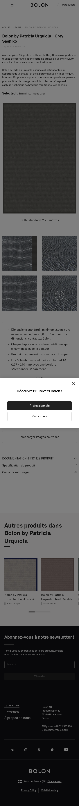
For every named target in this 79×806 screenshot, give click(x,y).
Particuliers (39, 416)
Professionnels (40, 405)
